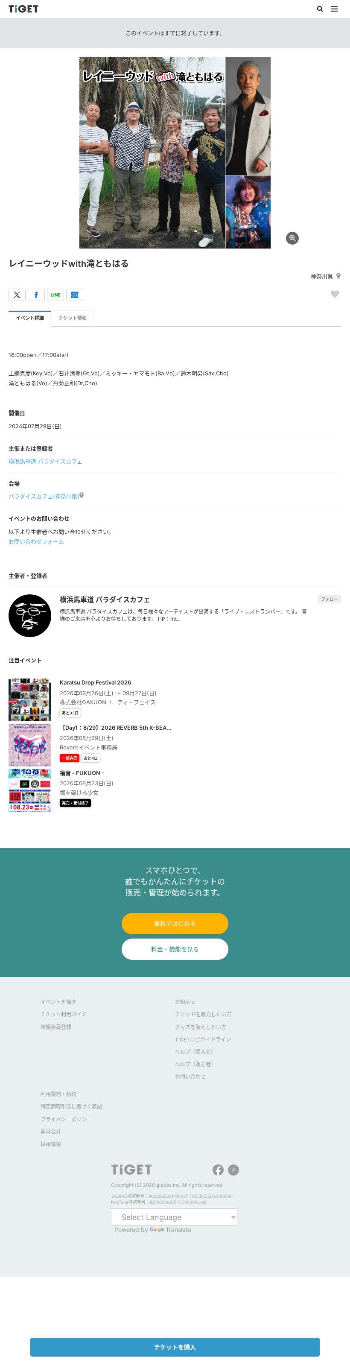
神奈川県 (322, 276)
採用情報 (51, 1144)
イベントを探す (58, 1002)
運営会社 (51, 1132)
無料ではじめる (175, 923)
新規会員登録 (56, 1027)
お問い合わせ (190, 1076)
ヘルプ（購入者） (195, 1052)
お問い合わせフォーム (36, 541)
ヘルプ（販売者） (195, 1064)
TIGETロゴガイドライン (203, 1039)
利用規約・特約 (58, 1094)
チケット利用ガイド (64, 1014)
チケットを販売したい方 (203, 1014)
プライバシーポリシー (66, 1119)
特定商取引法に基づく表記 (71, 1106)
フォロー (329, 599)
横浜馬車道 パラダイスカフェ (45, 461)
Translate (178, 1229)
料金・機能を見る (175, 949)
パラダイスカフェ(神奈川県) (44, 496)
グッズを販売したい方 (200, 1027)
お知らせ (185, 1002)
